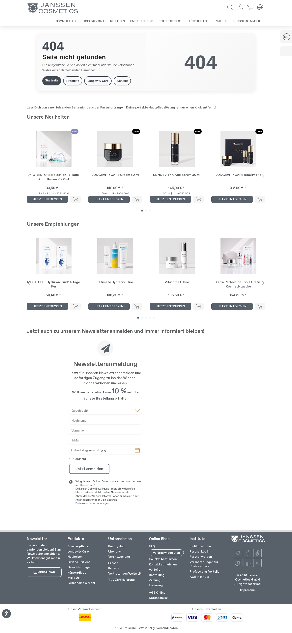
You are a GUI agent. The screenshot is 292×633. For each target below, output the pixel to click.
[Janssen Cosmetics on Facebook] (248, 553)
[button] (230, 7)
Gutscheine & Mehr (81, 583)
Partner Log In (200, 551)
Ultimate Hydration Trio (115, 282)
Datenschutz (158, 598)
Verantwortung (119, 556)
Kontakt (122, 80)
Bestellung (156, 575)
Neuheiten (75, 556)
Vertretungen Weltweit (124, 573)
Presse (113, 563)
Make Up (74, 578)
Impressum (247, 590)
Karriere (114, 568)
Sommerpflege (78, 546)
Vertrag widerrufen (166, 553)
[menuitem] (67, 21)
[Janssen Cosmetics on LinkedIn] (248, 562)
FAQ (152, 546)
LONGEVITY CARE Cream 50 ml (115, 175)
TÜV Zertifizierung (121, 580)
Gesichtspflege (79, 567)
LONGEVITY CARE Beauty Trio (238, 175)
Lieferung (156, 585)
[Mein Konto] (240, 7)
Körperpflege (77, 572)
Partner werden (201, 556)
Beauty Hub (116, 546)
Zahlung (155, 580)
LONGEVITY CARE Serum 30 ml (176, 175)
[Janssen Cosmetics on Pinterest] (238, 562)
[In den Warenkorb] (75, 199)
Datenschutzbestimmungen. (92, 503)
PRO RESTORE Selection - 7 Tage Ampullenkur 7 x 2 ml (54, 177)
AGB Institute (200, 577)
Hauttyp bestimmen (163, 559)
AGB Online (157, 592)
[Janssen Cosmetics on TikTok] (257, 553)
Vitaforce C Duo (177, 282)
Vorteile (154, 569)
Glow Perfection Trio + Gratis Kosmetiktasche (238, 284)
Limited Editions (79, 562)
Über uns (114, 551)
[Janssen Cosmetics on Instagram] (238, 553)
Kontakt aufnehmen (163, 564)
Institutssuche (200, 546)
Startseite (51, 80)
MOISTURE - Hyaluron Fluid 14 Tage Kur (53, 284)
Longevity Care (97, 80)
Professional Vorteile (204, 571)
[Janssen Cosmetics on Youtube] (257, 562)
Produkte (72, 80)
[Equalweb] (6, 617)
